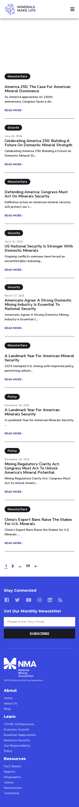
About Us (10, 703)
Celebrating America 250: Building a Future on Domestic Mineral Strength (38, 143)
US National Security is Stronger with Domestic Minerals (39, 248)
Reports (9, 772)
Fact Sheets (12, 766)
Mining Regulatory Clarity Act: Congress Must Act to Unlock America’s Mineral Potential (32, 468)
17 (28, 566)
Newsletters (13, 788)
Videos (9, 782)
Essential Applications (20, 735)
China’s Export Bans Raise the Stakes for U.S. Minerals (38, 522)
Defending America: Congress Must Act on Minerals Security (36, 194)
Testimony (11, 793)
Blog (7, 709)
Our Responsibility (17, 746)
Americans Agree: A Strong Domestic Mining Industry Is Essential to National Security (38, 304)
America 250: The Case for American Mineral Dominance (38, 89)
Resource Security (17, 740)
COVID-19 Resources (19, 724)
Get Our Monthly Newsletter (32, 611)
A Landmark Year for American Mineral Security (39, 358)
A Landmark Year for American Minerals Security (32, 412)
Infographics (12, 777)
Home (8, 698)
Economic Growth (16, 729)
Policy (8, 751)
